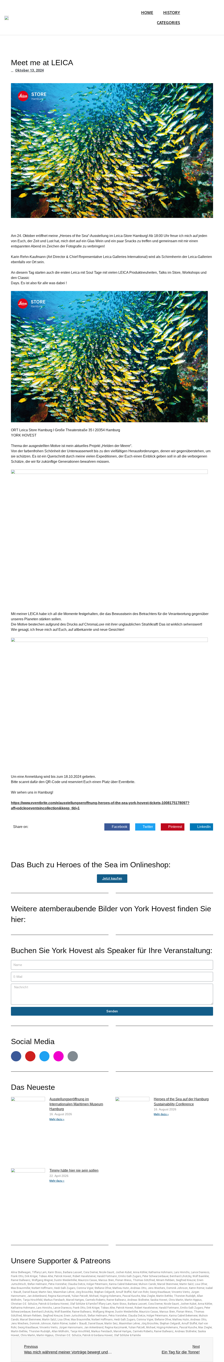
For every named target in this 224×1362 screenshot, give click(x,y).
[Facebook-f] (16, 1056)
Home (147, 12)
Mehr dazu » (56, 1119)
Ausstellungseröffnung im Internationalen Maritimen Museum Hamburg (76, 1104)
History (171, 12)
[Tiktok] (73, 1056)
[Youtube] (30, 1056)
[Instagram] (58, 1056)
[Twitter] (44, 1056)
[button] (112, 878)
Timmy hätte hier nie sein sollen (73, 1170)
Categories (168, 22)
